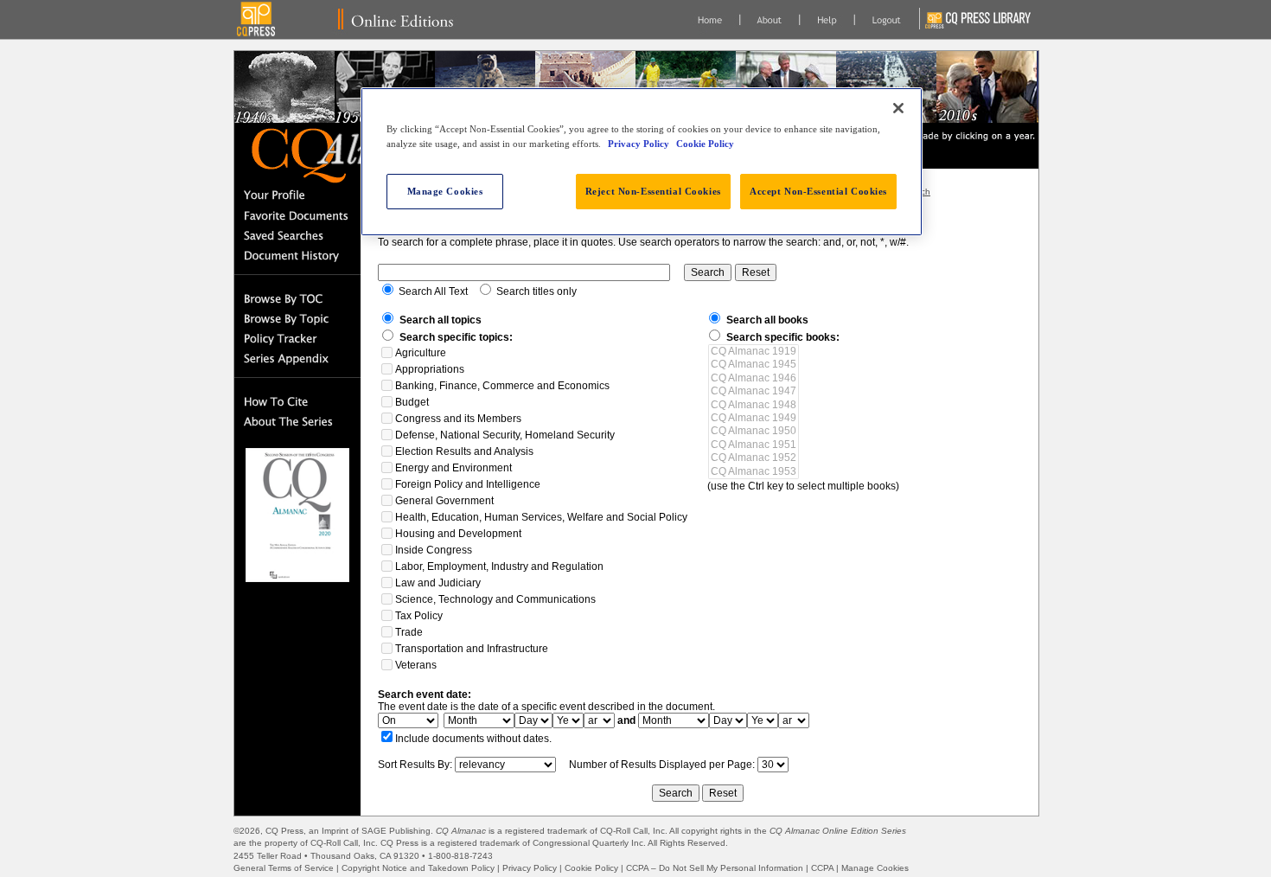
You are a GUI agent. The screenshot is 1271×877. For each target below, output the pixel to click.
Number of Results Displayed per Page (660, 765)
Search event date (423, 694)
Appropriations (429, 369)
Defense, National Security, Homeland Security (505, 435)
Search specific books (781, 337)
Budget (412, 402)
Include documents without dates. (473, 739)
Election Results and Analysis (464, 451)
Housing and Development (458, 534)
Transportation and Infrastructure (471, 649)
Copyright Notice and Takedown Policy (418, 868)
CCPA (822, 868)
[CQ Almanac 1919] (753, 351)
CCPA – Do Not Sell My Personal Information (714, 868)
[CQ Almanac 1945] (753, 364)
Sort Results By (414, 765)
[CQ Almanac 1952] (753, 457)
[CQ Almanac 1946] (753, 378)
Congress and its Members (458, 419)
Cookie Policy (591, 868)
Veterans (416, 665)
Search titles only (536, 291)
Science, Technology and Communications (495, 599)
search (408, 242)
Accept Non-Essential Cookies (818, 191)
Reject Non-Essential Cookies (653, 191)
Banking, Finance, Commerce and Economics (502, 386)
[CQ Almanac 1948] (753, 405)
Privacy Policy (529, 868)
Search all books (767, 320)
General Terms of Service (283, 868)
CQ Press (284, 830)
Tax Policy (419, 616)
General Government (444, 501)
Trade (409, 632)
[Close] (898, 108)
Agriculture (420, 353)
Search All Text (433, 291)
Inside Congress (433, 550)
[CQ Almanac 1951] (753, 444)
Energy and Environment (453, 468)
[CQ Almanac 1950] (753, 431)
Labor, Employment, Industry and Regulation (499, 566)
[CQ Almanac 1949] (753, 418)
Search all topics (440, 320)
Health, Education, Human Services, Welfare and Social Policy (541, 517)
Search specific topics (454, 337)
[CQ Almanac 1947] (753, 391)
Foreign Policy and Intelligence (467, 484)
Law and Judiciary (438, 583)
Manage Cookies (875, 868)
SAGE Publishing (396, 830)
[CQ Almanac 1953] (753, 471)
